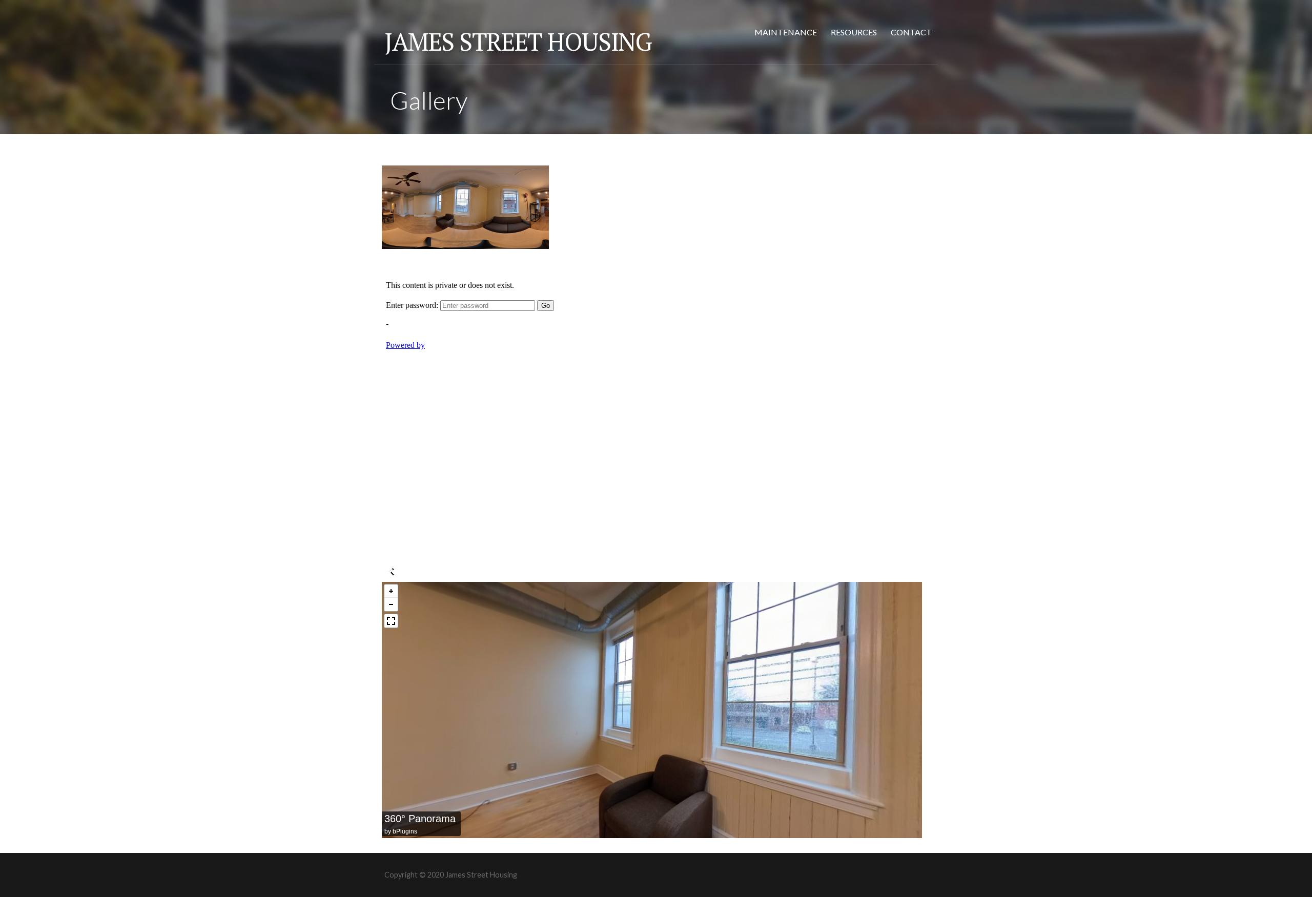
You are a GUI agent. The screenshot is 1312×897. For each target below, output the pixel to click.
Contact (911, 32)
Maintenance (785, 32)
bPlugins (405, 831)
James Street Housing (517, 41)
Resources (854, 32)
